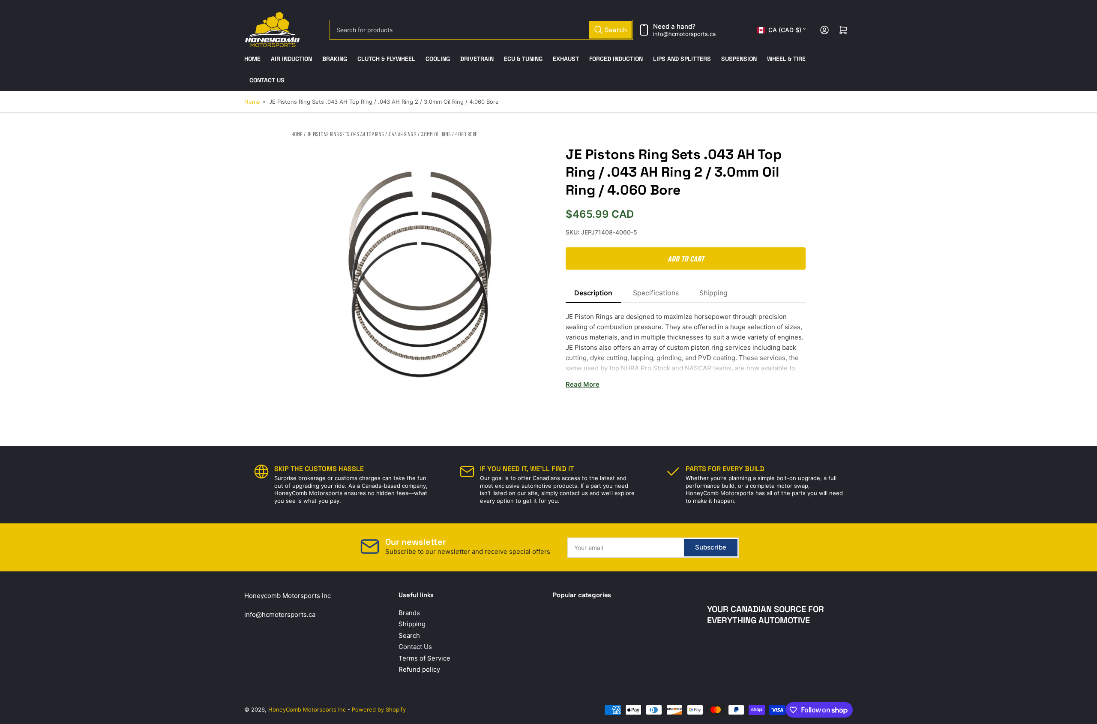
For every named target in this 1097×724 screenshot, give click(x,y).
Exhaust (566, 59)
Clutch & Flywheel (386, 59)
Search (409, 635)
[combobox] (481, 30)
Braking (334, 59)
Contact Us (267, 80)
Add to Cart (686, 258)
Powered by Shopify (379, 709)
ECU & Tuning (523, 59)
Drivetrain (477, 59)
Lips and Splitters (682, 59)
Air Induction (291, 59)
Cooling (438, 59)
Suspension (739, 59)
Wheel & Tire (786, 59)
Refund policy (419, 669)
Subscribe (710, 547)
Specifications (656, 292)
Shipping (713, 292)
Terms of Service (424, 658)
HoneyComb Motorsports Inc (307, 709)
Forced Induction (616, 59)
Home (252, 59)
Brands (409, 613)
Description (593, 292)
